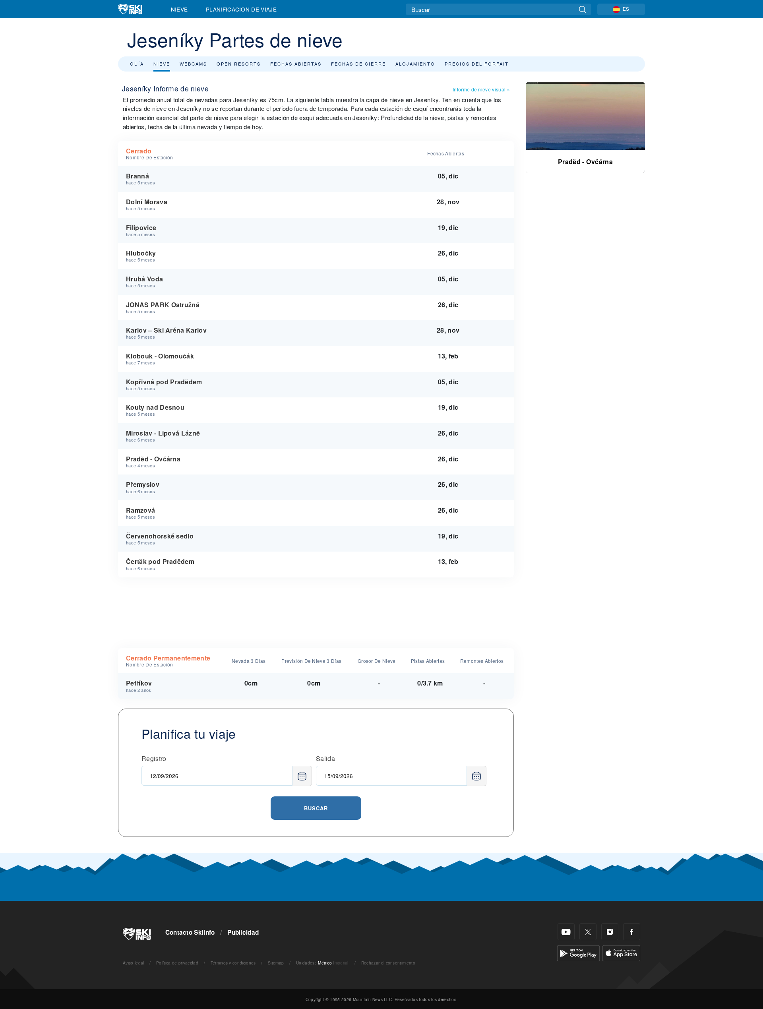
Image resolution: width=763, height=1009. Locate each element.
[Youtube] (566, 931)
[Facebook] (631, 931)
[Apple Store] (621, 952)
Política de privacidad (177, 963)
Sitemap (276, 963)
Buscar (316, 808)
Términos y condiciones (233, 963)
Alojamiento (415, 63)
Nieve (179, 9)
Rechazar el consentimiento (388, 963)
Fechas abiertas (295, 63)
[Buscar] (582, 9)
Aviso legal (133, 963)
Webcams (193, 63)
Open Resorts (239, 63)
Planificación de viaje (241, 9)
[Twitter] (587, 931)
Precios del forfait (477, 63)
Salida (325, 758)
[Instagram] (609, 931)
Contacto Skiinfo (190, 932)
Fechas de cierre (358, 63)
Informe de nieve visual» (481, 89)
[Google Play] (578, 952)
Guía (137, 63)
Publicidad (243, 932)
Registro (154, 758)
